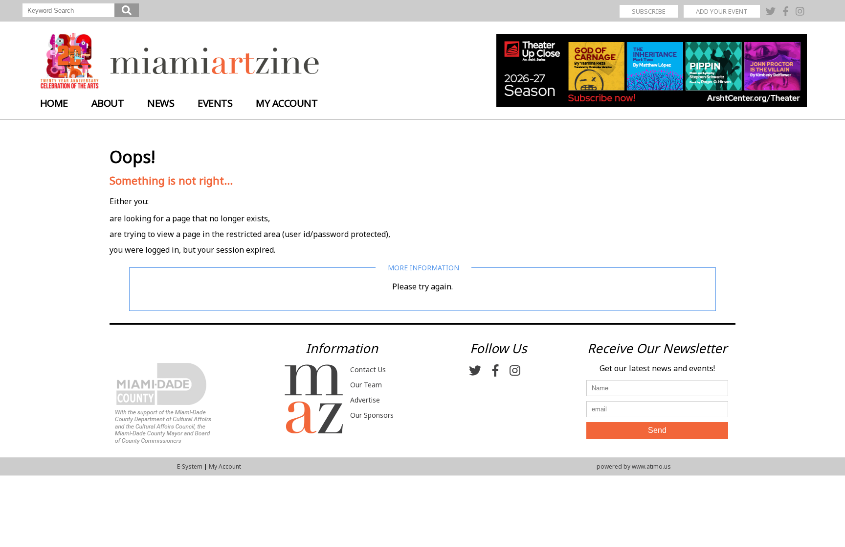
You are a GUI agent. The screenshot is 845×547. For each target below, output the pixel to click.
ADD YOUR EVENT (722, 11)
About (107, 103)
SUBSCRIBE (649, 11)
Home (54, 103)
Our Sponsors (372, 415)
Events (215, 103)
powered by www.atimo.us (634, 466)
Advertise (365, 399)
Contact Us (368, 369)
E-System (189, 466)
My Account (286, 103)
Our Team (366, 384)
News (160, 103)
